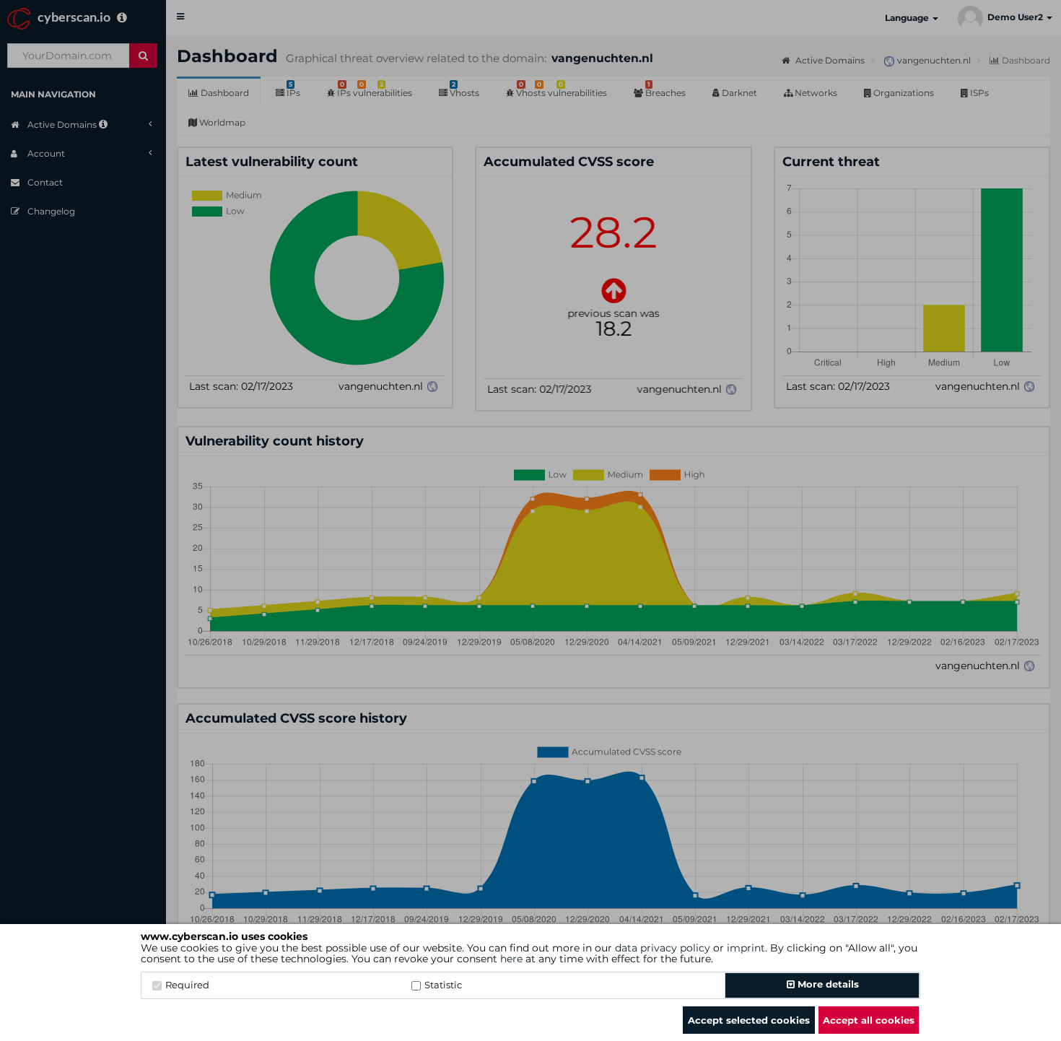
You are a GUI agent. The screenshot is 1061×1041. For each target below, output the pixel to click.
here (511, 958)
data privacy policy (662, 947)
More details (827, 984)
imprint (746, 947)
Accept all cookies (868, 1020)
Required (187, 984)
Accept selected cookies (749, 1020)
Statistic (443, 984)
